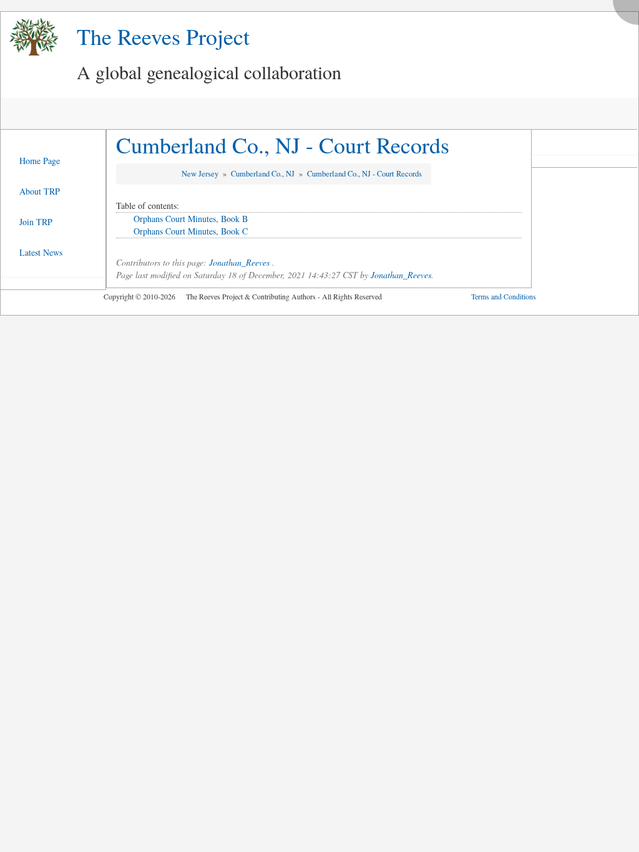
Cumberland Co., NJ (263, 173)
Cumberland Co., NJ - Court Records (282, 145)
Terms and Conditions (503, 296)
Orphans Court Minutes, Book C (191, 231)
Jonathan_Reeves (239, 262)
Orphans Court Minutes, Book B (191, 219)
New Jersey (201, 173)
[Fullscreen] (629, 9)
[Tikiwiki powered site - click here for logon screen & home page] (29, 37)
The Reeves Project (163, 36)
